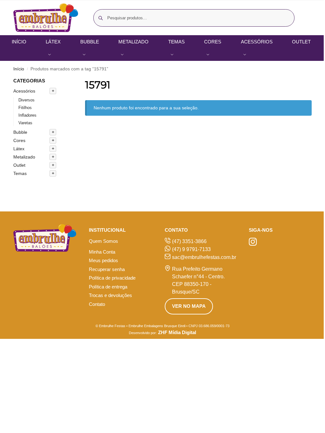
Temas (20, 173)
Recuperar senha (107, 269)
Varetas (25, 122)
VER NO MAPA (189, 306)
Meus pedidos (103, 260)
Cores (19, 140)
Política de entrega (108, 286)
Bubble (20, 132)
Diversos (26, 100)
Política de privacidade (112, 278)
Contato (97, 304)
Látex (18, 148)
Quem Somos (103, 241)
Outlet (19, 165)
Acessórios (24, 91)
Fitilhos (25, 107)
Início (18, 69)
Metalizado (24, 156)
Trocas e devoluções (110, 295)
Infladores (27, 115)
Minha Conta (102, 252)
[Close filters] (66, 81)
